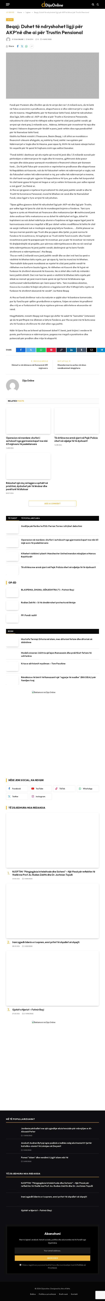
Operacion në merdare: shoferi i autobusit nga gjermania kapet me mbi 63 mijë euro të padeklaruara (27, 440)
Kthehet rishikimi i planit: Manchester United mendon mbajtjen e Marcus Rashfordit (58, 555)
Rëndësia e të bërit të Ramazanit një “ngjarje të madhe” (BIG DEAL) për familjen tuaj (58, 679)
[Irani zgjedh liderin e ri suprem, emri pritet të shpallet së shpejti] (52, 910)
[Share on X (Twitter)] (22, 46)
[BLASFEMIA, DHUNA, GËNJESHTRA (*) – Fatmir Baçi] (12, 592)
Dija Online (18, 39)
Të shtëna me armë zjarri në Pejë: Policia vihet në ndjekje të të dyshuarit (76, 439)
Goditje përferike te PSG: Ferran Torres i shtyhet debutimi (51, 526)
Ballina (33, 1294)
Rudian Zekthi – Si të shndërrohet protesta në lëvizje (48, 602)
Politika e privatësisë (47, 1294)
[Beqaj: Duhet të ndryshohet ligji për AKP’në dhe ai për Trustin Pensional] (52, 76)
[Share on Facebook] (18, 46)
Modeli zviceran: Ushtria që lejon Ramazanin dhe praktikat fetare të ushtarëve (56, 654)
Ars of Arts (65, 1288)
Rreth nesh (63, 1294)
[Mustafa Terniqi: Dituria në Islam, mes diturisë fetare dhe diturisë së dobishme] (12, 642)
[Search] (93, 4)
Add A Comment (52, 503)
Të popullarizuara (30, 518)
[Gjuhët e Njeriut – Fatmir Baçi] (52, 978)
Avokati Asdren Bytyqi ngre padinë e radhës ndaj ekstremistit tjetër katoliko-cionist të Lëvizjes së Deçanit (56, 1144)
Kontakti (74, 1294)
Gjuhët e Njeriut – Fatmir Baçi (28, 1009)
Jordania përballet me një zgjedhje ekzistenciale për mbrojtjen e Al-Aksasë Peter (56, 1130)
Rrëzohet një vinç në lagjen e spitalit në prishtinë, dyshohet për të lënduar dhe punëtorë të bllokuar (27, 486)
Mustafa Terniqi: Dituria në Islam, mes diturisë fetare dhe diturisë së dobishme (56, 641)
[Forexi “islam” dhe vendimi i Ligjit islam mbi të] (12, 1160)
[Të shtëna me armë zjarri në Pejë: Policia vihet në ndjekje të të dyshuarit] (76, 421)
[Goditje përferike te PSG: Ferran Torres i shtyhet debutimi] (12, 529)
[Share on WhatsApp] (26, 46)
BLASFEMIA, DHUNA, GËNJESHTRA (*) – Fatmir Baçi (47, 589)
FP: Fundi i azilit (29, 615)
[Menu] (8, 4)
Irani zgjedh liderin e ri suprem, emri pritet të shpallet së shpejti (45, 942)
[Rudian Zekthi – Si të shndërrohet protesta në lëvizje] (12, 605)
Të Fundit (12, 518)
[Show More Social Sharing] (32, 46)
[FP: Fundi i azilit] (12, 618)
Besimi (10, 631)
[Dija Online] (52, 4)
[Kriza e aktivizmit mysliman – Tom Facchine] (12, 666)
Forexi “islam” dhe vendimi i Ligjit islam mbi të (44, 1157)
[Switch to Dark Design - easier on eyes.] (97, 4)
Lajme (9, 19)
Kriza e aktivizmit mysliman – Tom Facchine (43, 663)
